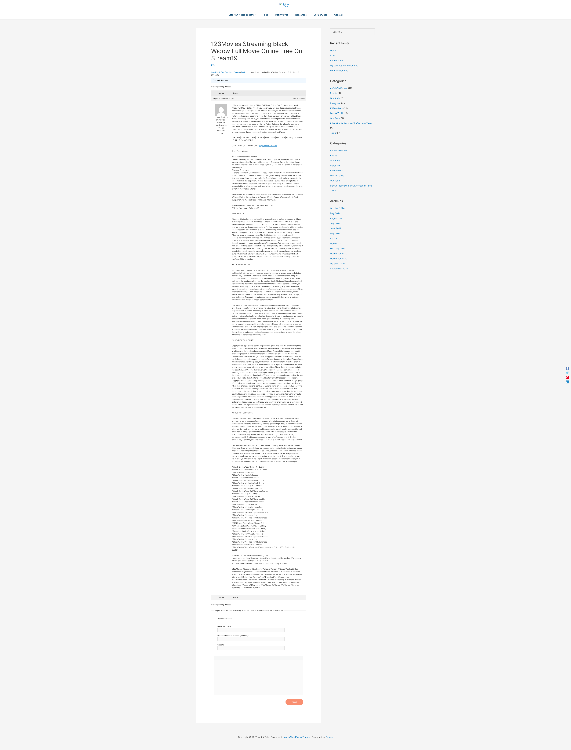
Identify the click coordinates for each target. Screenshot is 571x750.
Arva (332, 55)
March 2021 (336, 243)
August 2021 (336, 218)
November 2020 (338, 258)
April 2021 (335, 238)
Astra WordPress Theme (297, 737)
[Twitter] (567, 372)
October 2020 (337, 263)
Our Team (335, 118)
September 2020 (339, 268)
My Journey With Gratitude (344, 65)
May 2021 (335, 233)
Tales (333, 132)
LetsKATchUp (337, 113)
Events (333, 93)
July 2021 (335, 223)
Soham (329, 737)
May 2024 (335, 213)
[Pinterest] (567, 377)
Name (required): (224, 626)
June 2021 (335, 228)
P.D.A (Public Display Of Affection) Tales (351, 123)
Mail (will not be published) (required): (232, 635)
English (244, 72)
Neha (333, 50)
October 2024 (337, 208)
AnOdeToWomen (339, 88)
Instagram (335, 103)
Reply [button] (295, 98)
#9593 (302, 98)
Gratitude (335, 98)
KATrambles (336, 108)
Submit (294, 702)
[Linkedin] (567, 381)
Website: (220, 645)
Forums (237, 72)
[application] (256, 14)
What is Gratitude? (339, 70)
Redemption (336, 60)
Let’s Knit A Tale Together (221, 72)
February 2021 (337, 248)
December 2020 (338, 253)
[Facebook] (567, 368)
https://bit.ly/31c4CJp (268, 146)
